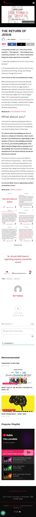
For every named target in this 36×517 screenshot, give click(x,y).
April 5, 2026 (5, 416)
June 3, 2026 (5, 365)
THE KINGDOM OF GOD (18, 112)
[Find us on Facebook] (14, 512)
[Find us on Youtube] (19, 512)
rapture (16, 278)
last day (9, 278)
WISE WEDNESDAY (9, 410)
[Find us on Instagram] (17, 512)
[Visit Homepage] (8, 3)
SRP (21, 507)
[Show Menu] (33, 3)
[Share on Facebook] (12, 44)
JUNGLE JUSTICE (16, 190)
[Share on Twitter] (21, 44)
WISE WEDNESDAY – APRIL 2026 (14, 414)
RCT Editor (12, 39)
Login (32, 324)
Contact (23, 491)
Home (11, 491)
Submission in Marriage (10, 363)
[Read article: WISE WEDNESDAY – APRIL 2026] (18, 404)
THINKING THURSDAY (10, 383)
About (17, 491)
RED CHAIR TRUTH (13, 505)
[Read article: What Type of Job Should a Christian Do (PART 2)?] (18, 377)
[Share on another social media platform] (30, 44)
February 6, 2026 (24, 39)
